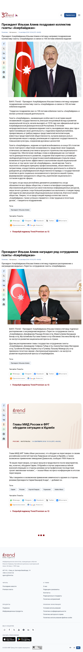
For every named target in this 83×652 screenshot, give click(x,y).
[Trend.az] (10, 15)
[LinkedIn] (28, 630)
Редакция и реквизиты (51, 589)
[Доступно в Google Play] (24, 639)
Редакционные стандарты (52, 596)
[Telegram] (24, 630)
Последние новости (9, 586)
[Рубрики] (79, 15)
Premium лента (8, 589)
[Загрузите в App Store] (9, 639)
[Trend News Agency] (9, 555)
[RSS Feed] (33, 630)
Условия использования (52, 608)
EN (70, 647)
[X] (14, 630)
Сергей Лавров (34, 489)
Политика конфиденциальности (54, 611)
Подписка (6, 608)
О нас (45, 586)
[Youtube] (19, 630)
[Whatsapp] (4, 630)
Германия (47, 489)
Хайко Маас (59, 489)
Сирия (13, 489)
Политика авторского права (53, 614)
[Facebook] (9, 630)
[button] (4, 44)
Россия (21, 489)
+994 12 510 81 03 (8, 573)
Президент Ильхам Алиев (20, 210)
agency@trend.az (8, 575)
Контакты (46, 593)
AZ (74, 647)
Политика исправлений (51, 599)
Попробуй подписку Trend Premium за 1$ (30, 231)
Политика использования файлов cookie (57, 617)
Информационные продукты (13, 611)
